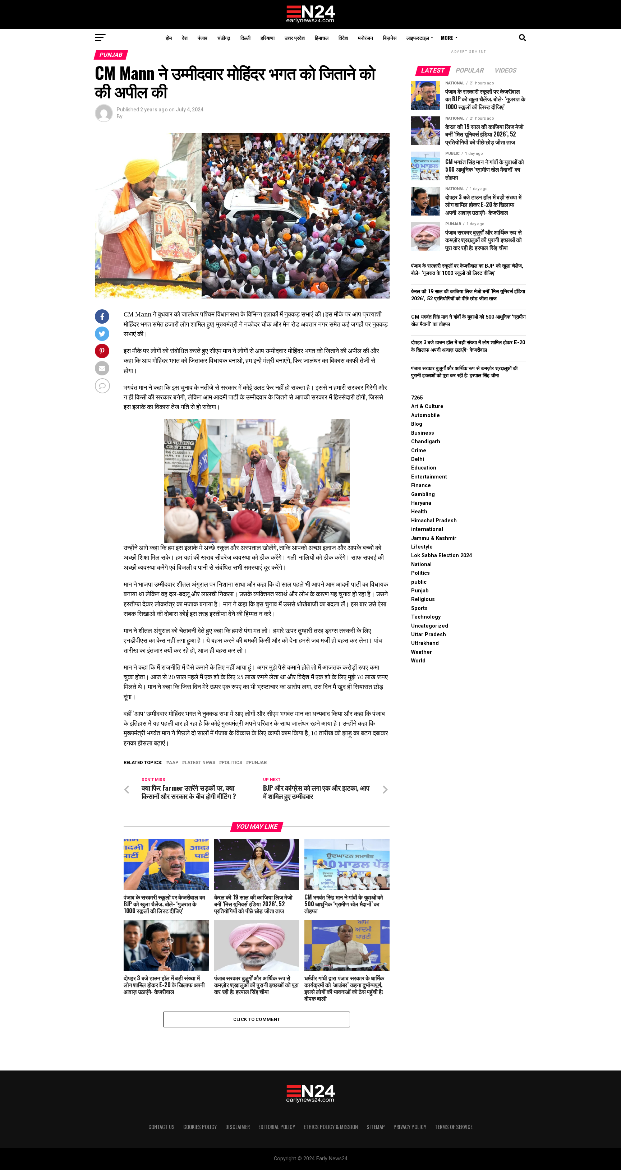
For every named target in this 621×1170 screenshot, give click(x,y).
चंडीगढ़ (223, 37)
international (427, 529)
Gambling (423, 494)
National (421, 564)
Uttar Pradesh (428, 635)
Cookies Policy (200, 1126)
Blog (416, 424)
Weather (421, 652)
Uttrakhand (425, 643)
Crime (418, 451)
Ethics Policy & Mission (331, 1126)
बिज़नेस (389, 37)
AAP (173, 762)
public (419, 582)
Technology (426, 617)
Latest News (200, 762)
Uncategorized (429, 626)
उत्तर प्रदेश (295, 37)
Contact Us (161, 1126)
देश (185, 37)
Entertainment (429, 477)
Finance (421, 485)
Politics (232, 762)
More (447, 37)
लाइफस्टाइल (417, 37)
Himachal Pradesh (434, 521)
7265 (417, 398)
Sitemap (376, 1126)
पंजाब (202, 37)
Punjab (258, 762)
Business (422, 433)
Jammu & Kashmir (433, 538)
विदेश (343, 37)
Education (423, 468)
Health (419, 512)
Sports (419, 608)
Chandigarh (425, 442)
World (418, 661)
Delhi (417, 459)
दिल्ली (245, 37)
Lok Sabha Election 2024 (441, 555)
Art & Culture (427, 406)
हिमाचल (321, 37)
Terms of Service (454, 1126)
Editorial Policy (276, 1126)
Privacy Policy (410, 1126)
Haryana (421, 503)
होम (169, 37)
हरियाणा (268, 37)
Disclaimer (237, 1126)
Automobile (425, 415)
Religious (423, 599)
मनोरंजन (365, 37)
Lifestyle (422, 547)
